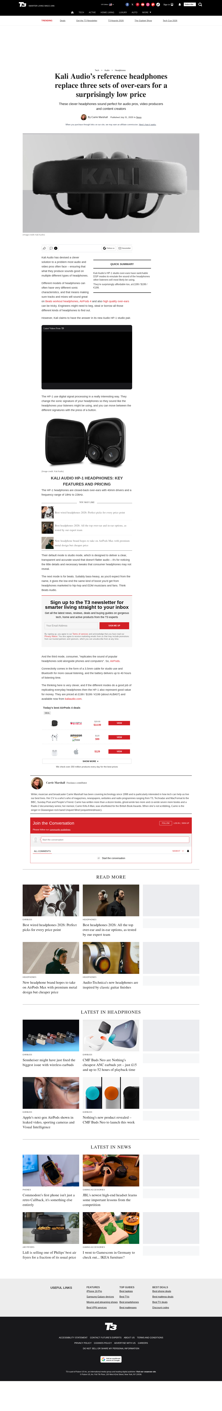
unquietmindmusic (91, 810)
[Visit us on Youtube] (143, 4)
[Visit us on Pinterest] (137, 4)
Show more (89, 761)
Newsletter (126, 248)
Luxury (123, 12)
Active (92, 12)
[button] (87, 720)
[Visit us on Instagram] (148, 4)
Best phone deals (161, 1291)
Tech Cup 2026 (170, 20)
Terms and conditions (150, 1337)
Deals (62, 20)
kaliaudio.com (73, 698)
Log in (177, 823)
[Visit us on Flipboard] (153, 4)
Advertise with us (124, 1343)
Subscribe (189, 4)
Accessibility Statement (73, 1337)
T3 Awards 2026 (116, 20)
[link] (54, 723)
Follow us (110, 248)
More (145, 12)
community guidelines (60, 829)
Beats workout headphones (61, 301)
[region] (111, 839)
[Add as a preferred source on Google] (111, 1359)
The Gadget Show (143, 20)
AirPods (115, 661)
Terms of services (80, 634)
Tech (81, 12)
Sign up (185, 823)
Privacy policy (83, 1343)
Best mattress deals (162, 1296)
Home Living (107, 12)
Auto (134, 12)
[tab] (42, 851)
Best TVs (124, 1296)
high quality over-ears (116, 301)
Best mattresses (128, 1307)
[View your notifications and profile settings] (180, 5)
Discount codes (160, 1307)
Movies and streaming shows (102, 1302)
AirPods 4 (85, 301)
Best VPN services (97, 1307)
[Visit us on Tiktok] (158, 4)
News (139, 117)
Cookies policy (103, 1343)
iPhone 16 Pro (94, 1291)
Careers (143, 1343)
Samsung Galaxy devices (100, 1296)
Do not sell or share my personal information (111, 1348)
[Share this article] (44, 248)
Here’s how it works (147, 124)
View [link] (119, 723)
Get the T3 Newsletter (86, 20)
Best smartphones (129, 1302)
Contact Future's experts (105, 1337)
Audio (107, 70)
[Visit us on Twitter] (132, 4)
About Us (129, 1337)
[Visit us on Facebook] (127, 4)
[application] (87, 357)
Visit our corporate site (146, 1372)
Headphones (120, 70)
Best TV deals (159, 1302)
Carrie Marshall (99, 117)
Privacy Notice (51, 636)
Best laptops (126, 1291)
